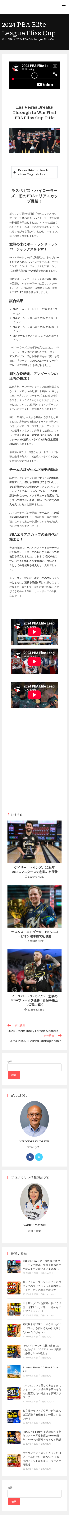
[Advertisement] (34, 763)
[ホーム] (3, 39)
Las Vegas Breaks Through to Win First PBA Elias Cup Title (34, 112)
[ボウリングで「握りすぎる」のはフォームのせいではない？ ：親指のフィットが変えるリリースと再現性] (14, 1460)
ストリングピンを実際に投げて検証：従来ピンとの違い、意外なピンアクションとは (42, 1307)
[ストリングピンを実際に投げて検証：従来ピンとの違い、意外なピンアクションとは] (14, 1309)
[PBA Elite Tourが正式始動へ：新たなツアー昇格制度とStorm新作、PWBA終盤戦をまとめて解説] (14, 1437)
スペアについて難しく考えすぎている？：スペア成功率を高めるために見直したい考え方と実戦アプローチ (42, 1391)
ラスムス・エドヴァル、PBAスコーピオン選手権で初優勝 (34, 934)
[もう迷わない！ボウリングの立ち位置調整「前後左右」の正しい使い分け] (14, 1416)
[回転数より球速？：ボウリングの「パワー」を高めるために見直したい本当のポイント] (14, 1330)
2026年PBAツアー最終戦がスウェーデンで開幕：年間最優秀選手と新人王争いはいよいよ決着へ (42, 1265)
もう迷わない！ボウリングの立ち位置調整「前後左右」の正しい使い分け (42, 1414)
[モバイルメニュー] (64, 7)
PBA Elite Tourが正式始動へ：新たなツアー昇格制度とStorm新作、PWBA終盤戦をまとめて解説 (42, 1436)
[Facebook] (30, 1157)
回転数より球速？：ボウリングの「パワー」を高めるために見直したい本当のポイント (42, 1328)
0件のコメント (47, 1273)
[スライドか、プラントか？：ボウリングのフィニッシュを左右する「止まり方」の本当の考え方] (14, 1288)
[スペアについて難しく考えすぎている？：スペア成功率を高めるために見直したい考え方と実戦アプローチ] (14, 1393)
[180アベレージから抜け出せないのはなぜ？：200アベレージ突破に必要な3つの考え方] (14, 1351)
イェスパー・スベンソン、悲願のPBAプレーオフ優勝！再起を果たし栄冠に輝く (34, 1000)
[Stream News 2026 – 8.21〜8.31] (14, 1371)
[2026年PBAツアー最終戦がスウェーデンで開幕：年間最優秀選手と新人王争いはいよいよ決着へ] (14, 1266)
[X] (39, 1157)
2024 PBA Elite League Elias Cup (35, 39)
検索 (9, 1061)
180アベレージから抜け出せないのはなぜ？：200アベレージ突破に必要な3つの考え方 (42, 1349)
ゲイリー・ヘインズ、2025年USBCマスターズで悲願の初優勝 (35, 869)
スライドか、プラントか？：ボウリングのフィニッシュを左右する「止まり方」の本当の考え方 (42, 1286)
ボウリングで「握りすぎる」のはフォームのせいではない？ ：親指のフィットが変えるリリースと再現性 (42, 1458)
